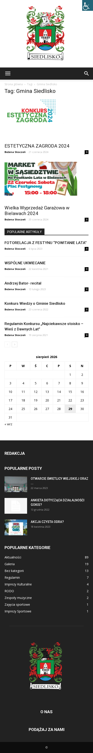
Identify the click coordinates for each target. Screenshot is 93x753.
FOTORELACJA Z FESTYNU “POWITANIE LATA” (46, 242)
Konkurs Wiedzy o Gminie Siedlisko (35, 303)
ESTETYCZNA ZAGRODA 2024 (37, 146)
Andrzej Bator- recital (23, 283)
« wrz (8, 424)
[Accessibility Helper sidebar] (87, 5)
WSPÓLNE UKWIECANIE (25, 263)
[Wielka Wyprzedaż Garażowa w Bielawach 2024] (46, 181)
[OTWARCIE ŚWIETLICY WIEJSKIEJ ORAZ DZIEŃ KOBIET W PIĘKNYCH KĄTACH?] (16, 484)
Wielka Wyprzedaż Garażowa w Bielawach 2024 (37, 210)
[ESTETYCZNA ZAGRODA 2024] (46, 119)
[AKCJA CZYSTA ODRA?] (16, 527)
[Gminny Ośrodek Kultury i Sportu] (46, 33)
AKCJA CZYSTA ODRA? (47, 522)
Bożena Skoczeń (15, 152)
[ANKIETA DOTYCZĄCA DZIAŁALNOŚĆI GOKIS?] (16, 506)
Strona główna (14, 84)
